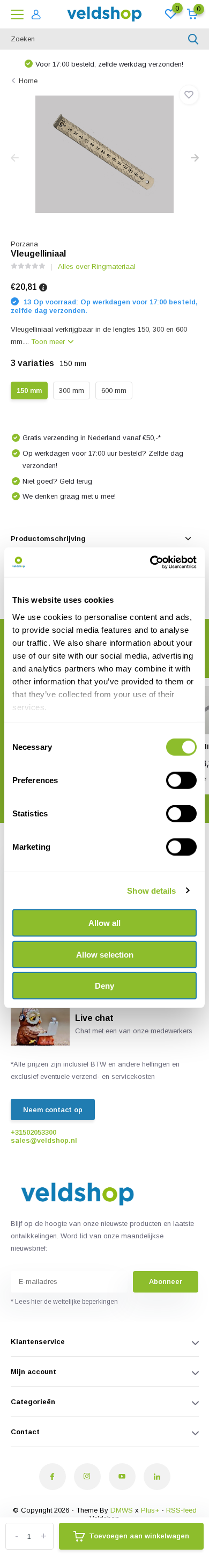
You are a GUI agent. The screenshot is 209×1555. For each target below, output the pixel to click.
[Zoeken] (193, 39)
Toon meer (49, 342)
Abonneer (165, 1281)
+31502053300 (33, 1132)
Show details (151, 890)
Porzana (24, 244)
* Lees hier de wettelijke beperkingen (64, 1301)
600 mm (113, 390)
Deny (104, 985)
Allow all (104, 923)
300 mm (71, 390)
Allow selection (104, 954)
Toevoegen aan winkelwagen (139, 1536)
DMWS (121, 1510)
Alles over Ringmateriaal (97, 266)
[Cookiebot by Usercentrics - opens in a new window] (150, 562)
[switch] (181, 780)
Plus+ (150, 1510)
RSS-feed (181, 1510)
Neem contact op (53, 1110)
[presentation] (15, 158)
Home (28, 81)
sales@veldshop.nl (44, 1140)
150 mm (29, 390)
